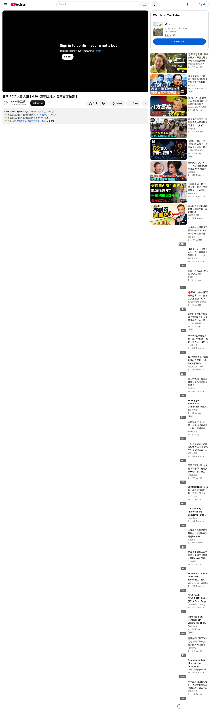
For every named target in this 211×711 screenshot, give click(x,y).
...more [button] (50, 121)
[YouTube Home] (18, 4)
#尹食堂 (42, 111)
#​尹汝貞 (50, 111)
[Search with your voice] (155, 4)
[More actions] (145, 103)
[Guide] (5, 4)
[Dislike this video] (103, 103)
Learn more (99, 51)
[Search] (144, 4)
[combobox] (99, 4)
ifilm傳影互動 (18, 101)
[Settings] (188, 4)
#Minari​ (33, 111)
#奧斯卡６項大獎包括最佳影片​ (31, 121)
